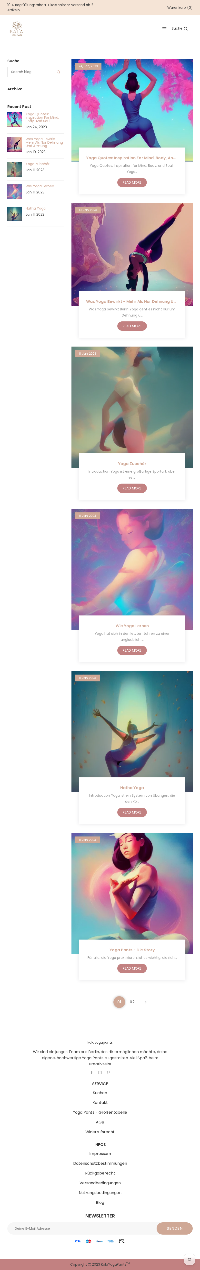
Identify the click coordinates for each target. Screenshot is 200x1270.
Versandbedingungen (100, 1183)
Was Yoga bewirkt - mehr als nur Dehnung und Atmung (132, 301)
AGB (100, 1122)
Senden (174, 1228)
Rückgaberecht (100, 1173)
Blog (100, 1202)
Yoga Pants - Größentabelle (100, 1112)
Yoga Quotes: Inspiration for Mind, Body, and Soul (132, 158)
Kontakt (100, 1102)
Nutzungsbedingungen (100, 1193)
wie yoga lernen (132, 626)
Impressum (100, 1153)
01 (119, 1002)
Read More (132, 182)
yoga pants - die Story (132, 950)
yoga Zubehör (132, 463)
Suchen (100, 1093)
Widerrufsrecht (100, 1132)
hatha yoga (132, 788)
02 (132, 1002)
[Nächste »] (145, 1002)
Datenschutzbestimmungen (100, 1163)
